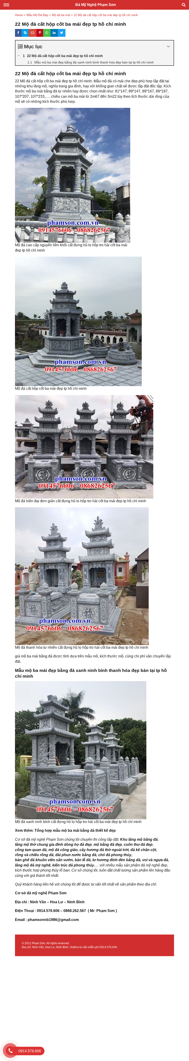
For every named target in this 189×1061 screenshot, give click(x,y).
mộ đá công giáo (63, 850)
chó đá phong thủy (114, 855)
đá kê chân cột (143, 850)
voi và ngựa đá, (155, 860)
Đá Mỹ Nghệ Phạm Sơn (95, 5)
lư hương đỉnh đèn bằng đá (116, 860)
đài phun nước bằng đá (75, 855)
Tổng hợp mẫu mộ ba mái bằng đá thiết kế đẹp (75, 830)
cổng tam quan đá (31, 850)
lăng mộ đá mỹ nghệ (32, 865)
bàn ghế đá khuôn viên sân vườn (44, 860)
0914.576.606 (108, 947)
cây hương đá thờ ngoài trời (104, 850)
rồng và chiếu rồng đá (34, 855)
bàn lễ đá (83, 860)
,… (96, 865)
